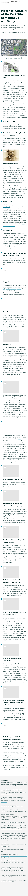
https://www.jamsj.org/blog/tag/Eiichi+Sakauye (11, 785)
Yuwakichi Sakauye (8, 347)
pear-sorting (7, 484)
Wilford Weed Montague (10, 169)
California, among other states (11, 370)
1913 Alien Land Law (11, 361)
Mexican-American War (11, 211)
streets (19, 142)
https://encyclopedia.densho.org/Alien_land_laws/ (12, 806)
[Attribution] (5, 151)
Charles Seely (6, 235)
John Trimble (6, 207)
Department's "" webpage (14, 117)
